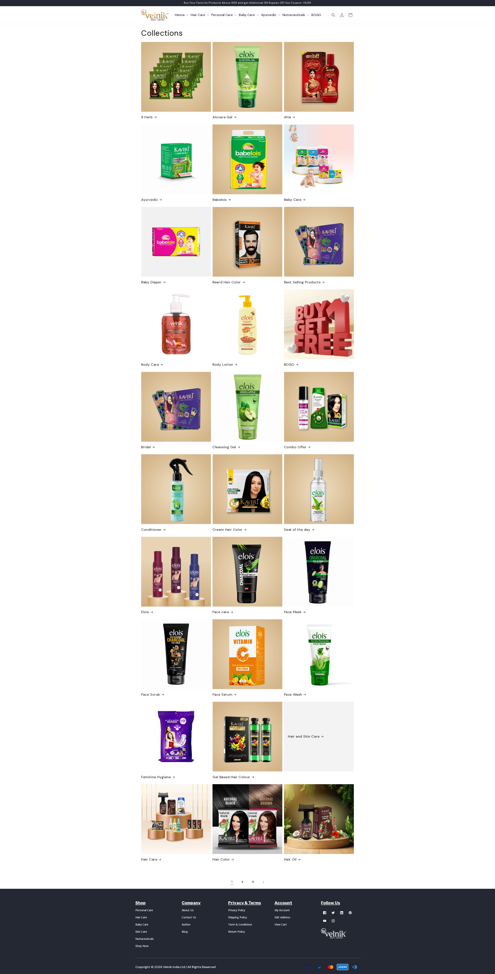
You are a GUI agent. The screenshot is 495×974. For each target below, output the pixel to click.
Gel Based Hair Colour (231, 777)
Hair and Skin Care (304, 736)
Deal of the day (297, 529)
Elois (145, 612)
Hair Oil (290, 859)
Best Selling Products (302, 282)
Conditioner (151, 529)
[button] (181, 14)
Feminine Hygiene (156, 777)
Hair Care (149, 859)
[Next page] (263, 882)
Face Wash (293, 694)
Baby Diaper (151, 282)
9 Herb (147, 117)
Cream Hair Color (227, 529)
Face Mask (293, 612)
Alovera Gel (222, 117)
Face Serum (222, 694)
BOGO (289, 364)
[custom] (324, 912)
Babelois (220, 200)
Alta (287, 117)
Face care (221, 612)
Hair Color (221, 859)
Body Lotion (223, 364)
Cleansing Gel (224, 447)
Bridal (146, 447)
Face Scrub (150, 694)
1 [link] (231, 882)
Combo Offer (295, 447)
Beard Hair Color (227, 282)
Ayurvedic (149, 200)
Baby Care (292, 200)
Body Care (150, 364)
